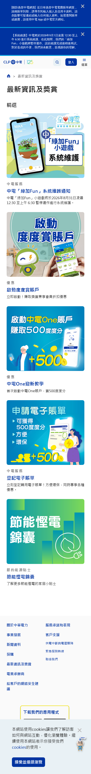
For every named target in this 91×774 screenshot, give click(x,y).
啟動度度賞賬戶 (23, 289)
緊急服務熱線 (55, 651)
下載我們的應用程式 (41, 712)
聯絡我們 (52, 659)
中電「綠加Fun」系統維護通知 (38, 191)
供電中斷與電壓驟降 (59, 643)
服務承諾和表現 (58, 625)
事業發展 (14, 634)
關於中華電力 (17, 625)
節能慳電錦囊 (20, 576)
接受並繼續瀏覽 (28, 762)
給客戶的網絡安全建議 (22, 686)
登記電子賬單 (20, 478)
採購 (10, 654)
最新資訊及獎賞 (19, 664)
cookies (19, 747)
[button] (81, 744)
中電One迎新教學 (25, 383)
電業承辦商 (15, 673)
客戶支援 (53, 634)
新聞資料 (14, 644)
